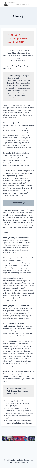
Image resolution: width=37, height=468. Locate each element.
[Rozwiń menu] (33, 3)
